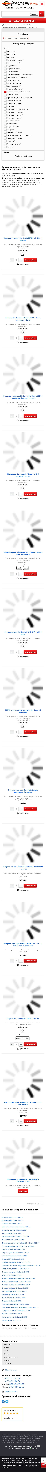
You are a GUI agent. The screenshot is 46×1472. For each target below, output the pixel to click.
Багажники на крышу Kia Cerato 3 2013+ (16, 1227)
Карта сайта (8, 1446)
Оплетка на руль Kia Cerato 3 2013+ (14, 1291)
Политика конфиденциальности (18, 1448)
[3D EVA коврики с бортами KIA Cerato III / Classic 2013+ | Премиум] (23, 530)
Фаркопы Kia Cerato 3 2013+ (12, 1314)
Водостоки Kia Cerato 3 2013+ (12, 1233)
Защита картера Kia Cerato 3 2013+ (14, 1249)
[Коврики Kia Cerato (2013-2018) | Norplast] (23, 997)
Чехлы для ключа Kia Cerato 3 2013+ (15, 1317)
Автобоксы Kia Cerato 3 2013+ (13, 1217)
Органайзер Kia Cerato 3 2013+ (13, 1294)
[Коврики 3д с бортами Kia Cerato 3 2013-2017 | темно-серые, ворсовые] (23, 922)
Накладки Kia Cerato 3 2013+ (12, 1275)
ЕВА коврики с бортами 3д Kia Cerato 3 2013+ (18, 1246)
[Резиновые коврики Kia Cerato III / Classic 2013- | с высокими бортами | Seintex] (23, 374)
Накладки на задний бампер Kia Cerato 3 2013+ (19, 1278)
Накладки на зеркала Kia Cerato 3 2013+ (16, 1282)
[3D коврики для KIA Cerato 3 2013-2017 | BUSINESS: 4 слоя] (23, 1157)
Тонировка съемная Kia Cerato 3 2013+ (16, 1311)
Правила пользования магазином (24, 1446)
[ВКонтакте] (3, 1401)
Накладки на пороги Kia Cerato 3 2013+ (16, 1285)
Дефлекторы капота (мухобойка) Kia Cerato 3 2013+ (21, 1243)
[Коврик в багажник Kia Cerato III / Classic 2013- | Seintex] (23, 216)
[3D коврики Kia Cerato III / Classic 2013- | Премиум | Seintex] (23, 452)
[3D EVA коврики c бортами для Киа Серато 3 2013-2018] (23, 688)
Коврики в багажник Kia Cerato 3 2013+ (16, 1262)
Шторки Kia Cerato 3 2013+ (11, 1320)
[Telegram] (6, 1401)
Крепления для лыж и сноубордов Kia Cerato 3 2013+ (21, 1265)
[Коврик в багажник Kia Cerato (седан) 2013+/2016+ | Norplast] (23, 768)
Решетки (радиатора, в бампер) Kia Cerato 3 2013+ (20, 1307)
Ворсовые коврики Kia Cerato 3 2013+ (15, 1236)
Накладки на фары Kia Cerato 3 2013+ (15, 1288)
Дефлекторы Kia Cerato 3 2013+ (13, 1240)
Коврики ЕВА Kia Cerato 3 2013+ (13, 1259)
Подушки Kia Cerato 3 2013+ (12, 1301)
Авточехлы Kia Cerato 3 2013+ (12, 1220)
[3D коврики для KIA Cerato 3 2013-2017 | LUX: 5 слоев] (23, 610)
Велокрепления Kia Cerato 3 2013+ (14, 1230)
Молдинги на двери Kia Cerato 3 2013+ (16, 1269)
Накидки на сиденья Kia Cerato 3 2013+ (16, 1272)
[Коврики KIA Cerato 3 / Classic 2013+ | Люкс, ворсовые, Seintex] (23, 296)
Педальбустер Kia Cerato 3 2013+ (14, 1298)
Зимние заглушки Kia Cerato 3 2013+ (15, 1256)
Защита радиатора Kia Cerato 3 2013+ (15, 1253)
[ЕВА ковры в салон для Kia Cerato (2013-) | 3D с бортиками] (23, 1080)
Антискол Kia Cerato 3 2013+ (12, 1224)
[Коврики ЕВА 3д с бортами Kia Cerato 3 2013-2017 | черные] (23, 845)
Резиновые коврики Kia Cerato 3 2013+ (16, 1304)
